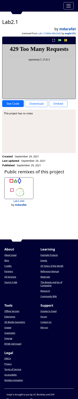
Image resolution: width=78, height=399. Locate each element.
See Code (13, 104)
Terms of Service (12, 369)
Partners (8, 271)
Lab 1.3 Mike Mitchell (49, 33)
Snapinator (9, 333)
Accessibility (10, 374)
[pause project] (65, 40)
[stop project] (71, 40)
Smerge (8, 338)
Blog (6, 260)
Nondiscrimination (13, 380)
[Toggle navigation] (68, 5)
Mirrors (44, 327)
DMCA (7, 358)
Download (36, 104)
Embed (58, 104)
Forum (43, 316)
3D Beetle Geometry (14, 322)
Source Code (10, 282)
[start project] (59, 40)
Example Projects (49, 255)
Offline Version (11, 311)
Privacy (8, 363)
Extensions (9, 316)
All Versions (10, 276)
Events (43, 260)
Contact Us (46, 322)
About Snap (10, 255)
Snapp (7, 327)
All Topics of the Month (51, 266)
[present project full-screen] (53, 40)
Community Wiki (48, 296)
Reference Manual (49, 271)
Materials (45, 276)
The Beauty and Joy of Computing (51, 284)
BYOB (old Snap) (12, 343)
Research (45, 291)
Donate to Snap (48, 311)
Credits (8, 266)
